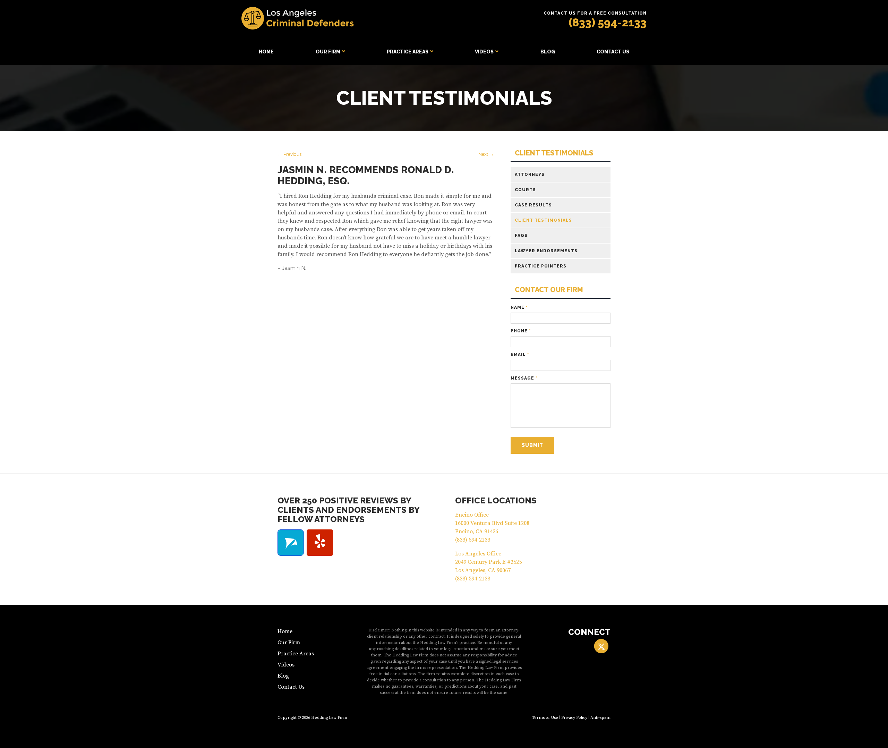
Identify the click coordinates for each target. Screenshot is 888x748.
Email (520, 354)
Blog (547, 51)
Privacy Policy (574, 717)
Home (266, 51)
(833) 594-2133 (608, 22)
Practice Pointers (540, 266)
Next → (486, 154)
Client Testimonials (554, 153)
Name (519, 307)
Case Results (533, 205)
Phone (521, 331)
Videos (484, 51)
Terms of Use (545, 717)
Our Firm (328, 51)
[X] (601, 646)
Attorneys (530, 174)
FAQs (521, 235)
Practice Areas (407, 51)
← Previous (289, 154)
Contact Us (613, 51)
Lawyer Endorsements (546, 250)
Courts (525, 189)
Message (524, 378)
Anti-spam (600, 717)
